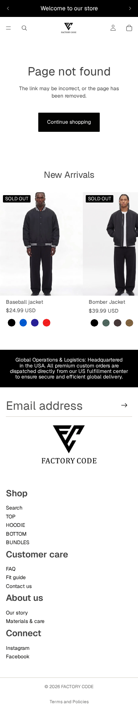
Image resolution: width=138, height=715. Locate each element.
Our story (17, 612)
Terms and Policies (69, 702)
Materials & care (25, 621)
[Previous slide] (8, 8)
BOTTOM (16, 533)
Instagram (17, 647)
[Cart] (129, 28)
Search (14, 507)
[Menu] (8, 28)
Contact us (19, 585)
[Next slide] (130, 8)
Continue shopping (69, 122)
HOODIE (15, 525)
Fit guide (16, 577)
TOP (10, 516)
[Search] (24, 28)
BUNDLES (17, 542)
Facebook (17, 656)
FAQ (10, 569)
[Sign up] (124, 405)
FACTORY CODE (77, 687)
